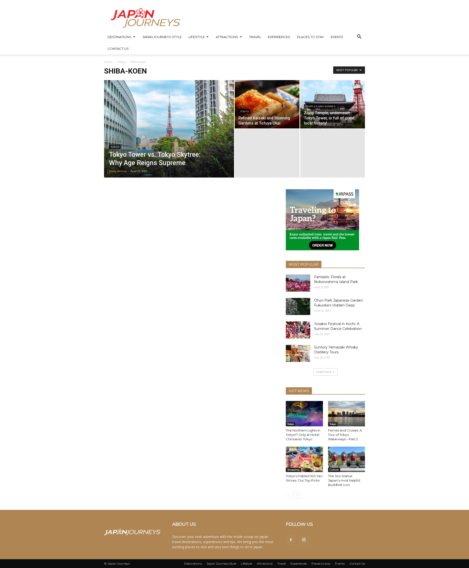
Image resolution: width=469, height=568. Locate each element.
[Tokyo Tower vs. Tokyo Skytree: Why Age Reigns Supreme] (169, 136)
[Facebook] (291, 540)
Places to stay (310, 37)
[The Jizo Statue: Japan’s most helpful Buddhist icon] (346, 459)
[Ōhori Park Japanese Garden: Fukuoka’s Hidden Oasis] (298, 306)
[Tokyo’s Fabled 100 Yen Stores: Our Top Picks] (304, 459)
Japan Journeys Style (162, 37)
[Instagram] (304, 540)
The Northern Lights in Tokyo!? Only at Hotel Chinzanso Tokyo (303, 434)
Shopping (293, 469)
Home (108, 62)
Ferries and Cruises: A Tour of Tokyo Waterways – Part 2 (345, 434)
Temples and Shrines (320, 106)
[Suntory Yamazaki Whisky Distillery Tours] (298, 353)
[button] (359, 37)
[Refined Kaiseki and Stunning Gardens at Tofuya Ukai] (267, 104)
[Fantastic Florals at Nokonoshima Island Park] (298, 283)
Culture (334, 469)
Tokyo (121, 62)
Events (337, 37)
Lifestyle (197, 37)
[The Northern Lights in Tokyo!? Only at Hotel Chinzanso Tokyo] (304, 413)
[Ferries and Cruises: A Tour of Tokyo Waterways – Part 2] (346, 413)
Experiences (279, 37)
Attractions (227, 37)
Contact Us (118, 49)
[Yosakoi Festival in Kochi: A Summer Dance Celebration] (298, 329)
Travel (255, 37)
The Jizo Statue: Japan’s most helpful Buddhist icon (344, 480)
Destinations (119, 37)
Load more (323, 372)
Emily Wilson (118, 171)
